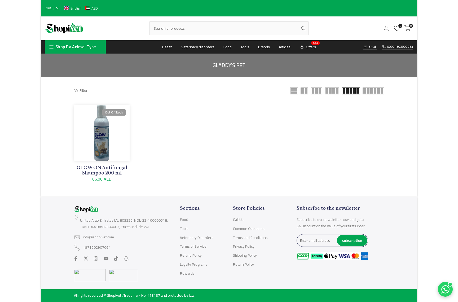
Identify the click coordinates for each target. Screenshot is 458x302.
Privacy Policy (243, 246)
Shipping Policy (245, 255)
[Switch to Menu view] (294, 90)
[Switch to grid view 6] (373, 90)
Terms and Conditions (250, 237)
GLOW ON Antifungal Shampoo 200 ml (102, 170)
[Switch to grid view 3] (316, 90)
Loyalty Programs (193, 264)
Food (184, 219)
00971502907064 (400, 47)
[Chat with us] (445, 289)
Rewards (187, 273)
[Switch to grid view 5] (351, 90)
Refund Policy (191, 255)
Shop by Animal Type (75, 47)
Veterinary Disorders (196, 237)
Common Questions (249, 228)
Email (373, 47)
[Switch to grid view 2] (304, 90)
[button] (80, 8)
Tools (184, 228)
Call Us (238, 219)
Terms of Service (193, 246)
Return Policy (243, 264)
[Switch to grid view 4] (332, 90)
